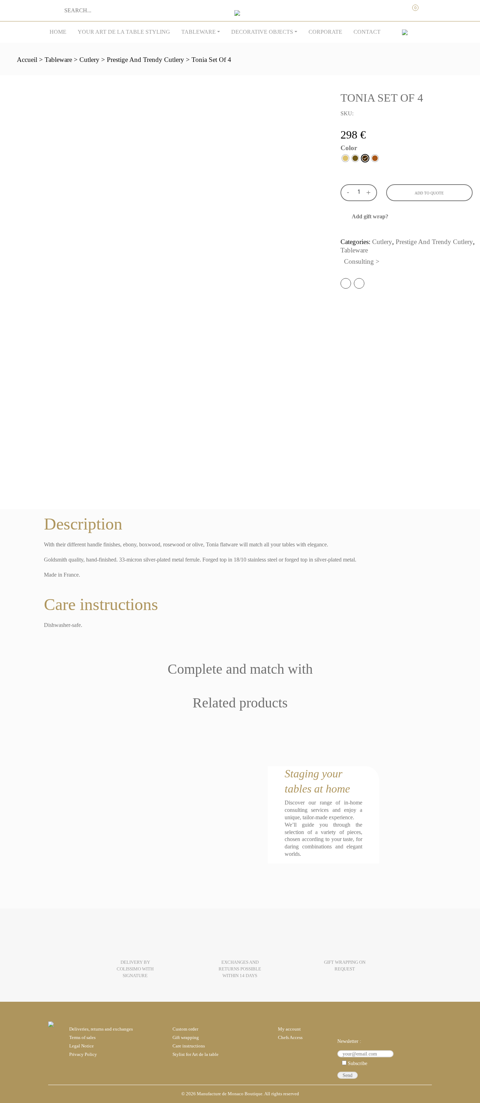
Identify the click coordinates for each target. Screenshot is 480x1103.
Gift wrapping (186, 1037)
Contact (367, 32)
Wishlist (427, 8)
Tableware (198, 32)
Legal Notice (81, 1046)
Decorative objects (262, 32)
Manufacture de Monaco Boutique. (230, 1093)
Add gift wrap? (370, 216)
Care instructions (189, 1046)
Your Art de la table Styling (124, 32)
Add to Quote (429, 193)
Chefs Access (290, 1037)
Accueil (27, 59)
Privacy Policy (83, 1054)
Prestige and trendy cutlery (145, 59)
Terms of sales (82, 1037)
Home (58, 32)
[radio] (345, 158)
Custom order (185, 1029)
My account (383, 8)
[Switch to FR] (404, 32)
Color (348, 148)
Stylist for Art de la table (196, 1054)
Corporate (325, 32)
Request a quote (398, 8)
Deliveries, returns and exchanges (101, 1029)
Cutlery (89, 59)
